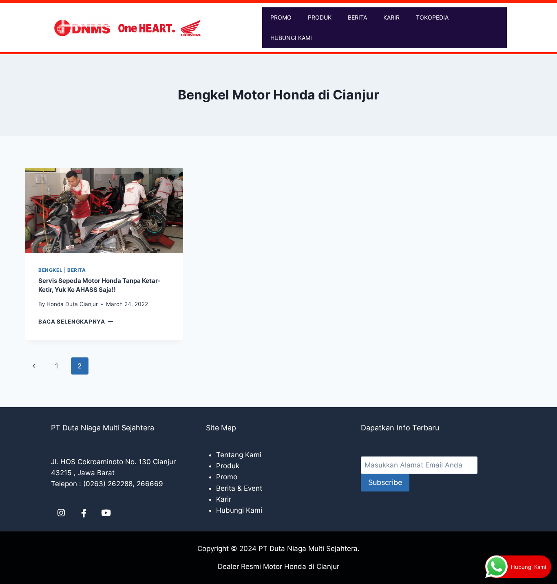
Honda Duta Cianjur (72, 304)
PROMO (281, 17)
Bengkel (50, 270)
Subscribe (385, 482)
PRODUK (320, 17)
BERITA (357, 17)
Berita (76, 270)
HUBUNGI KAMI (291, 37)
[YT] (106, 513)
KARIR (391, 17)
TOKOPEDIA (432, 17)
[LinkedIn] (61, 513)
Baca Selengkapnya (75, 321)
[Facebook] (83, 513)
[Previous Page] (34, 366)
